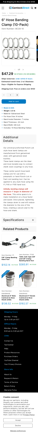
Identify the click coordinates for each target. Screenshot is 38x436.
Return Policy (9, 386)
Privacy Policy (29, 415)
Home (4, 13)
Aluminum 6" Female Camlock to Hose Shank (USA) (27, 297)
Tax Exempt (9, 345)
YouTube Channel (11, 360)
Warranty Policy (10, 390)
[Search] (32, 8)
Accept (18, 420)
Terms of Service (11, 382)
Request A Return (11, 378)
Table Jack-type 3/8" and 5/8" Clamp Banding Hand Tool (27, 258)
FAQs (6, 349)
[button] (3, 8)
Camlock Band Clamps (9, 15)
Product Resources (12, 353)
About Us (8, 374)
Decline (18, 426)
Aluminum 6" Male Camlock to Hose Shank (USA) (9, 297)
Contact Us (8, 341)
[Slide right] (23, 69)
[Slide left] (15, 69)
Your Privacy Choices (12, 364)
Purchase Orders (11, 356)
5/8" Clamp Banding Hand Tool (9, 258)
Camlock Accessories (16, 13)
